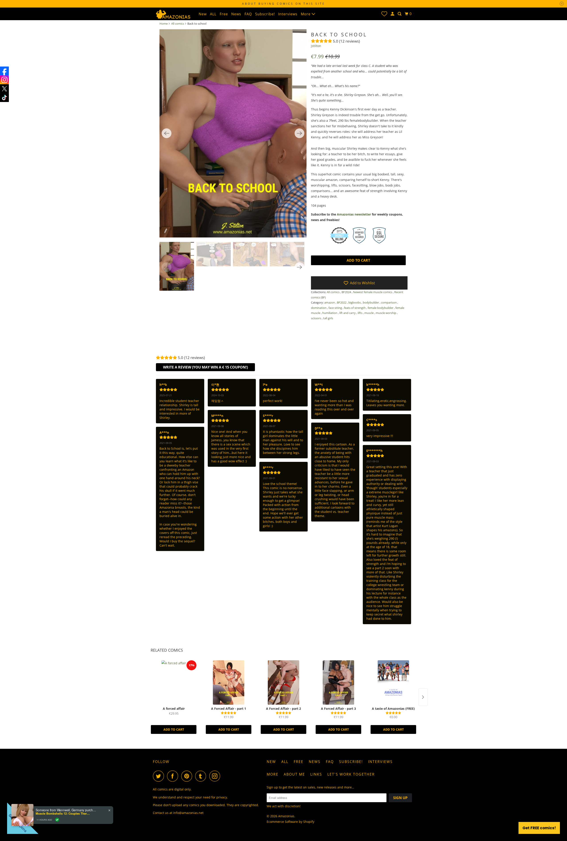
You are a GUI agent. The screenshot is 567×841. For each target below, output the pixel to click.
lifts (360, 313)
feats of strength (355, 308)
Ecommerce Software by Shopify (290, 821)
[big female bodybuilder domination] (233, 133)
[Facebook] (4, 71)
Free (224, 14)
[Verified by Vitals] (57, 820)
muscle (369, 313)
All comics (177, 23)
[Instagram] (4, 79)
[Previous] (166, 133)
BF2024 (347, 292)
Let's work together (351, 774)
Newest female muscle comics (373, 292)
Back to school (339, 34)
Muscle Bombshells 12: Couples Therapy (63, 813)
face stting (335, 308)
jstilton (316, 46)
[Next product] (423, 697)
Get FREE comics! (539, 828)
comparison (389, 302)
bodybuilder (371, 302)
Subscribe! (265, 14)
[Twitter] (4, 88)
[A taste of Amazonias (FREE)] (393, 682)
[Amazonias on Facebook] (173, 776)
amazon (330, 302)
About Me (294, 774)
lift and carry (347, 313)
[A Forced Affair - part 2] (283, 682)
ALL (213, 14)
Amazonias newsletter (354, 214)
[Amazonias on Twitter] (159, 776)
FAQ (248, 14)
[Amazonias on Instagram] (216, 776)
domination (319, 308)
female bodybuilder (381, 308)
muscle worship (386, 313)
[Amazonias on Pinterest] (187, 776)
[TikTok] (4, 97)
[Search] (400, 14)
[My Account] (393, 14)
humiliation (330, 313)
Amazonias (286, 816)
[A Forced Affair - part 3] (338, 682)
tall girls (328, 318)
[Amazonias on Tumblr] (201, 776)
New (203, 14)
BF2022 (342, 302)
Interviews (287, 14)
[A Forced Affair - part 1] (228, 682)
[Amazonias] (173, 13)
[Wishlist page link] (384, 14)
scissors (316, 318)
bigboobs (354, 302)
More (306, 14)
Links (316, 774)
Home (163, 23)
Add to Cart (173, 729)
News (236, 14)
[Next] (299, 133)
